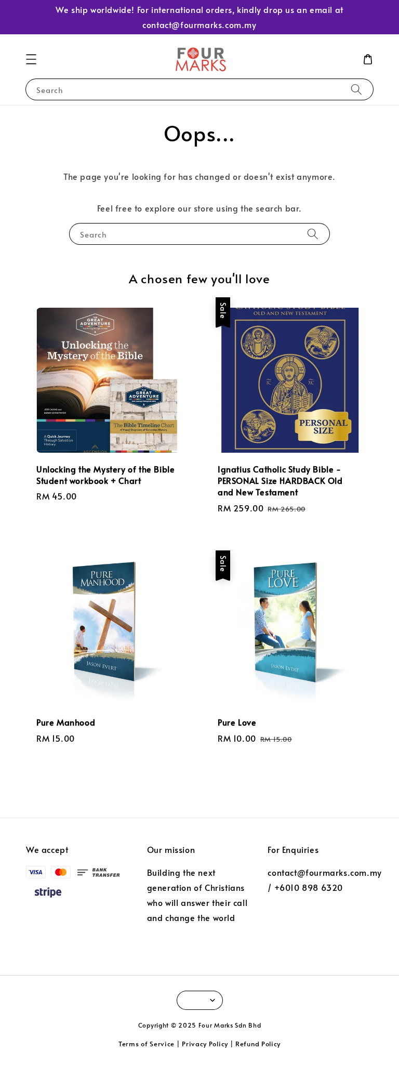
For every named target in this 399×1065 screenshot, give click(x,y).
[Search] (356, 89)
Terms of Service (146, 1043)
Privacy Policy (205, 1043)
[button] (31, 59)
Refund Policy (258, 1043)
